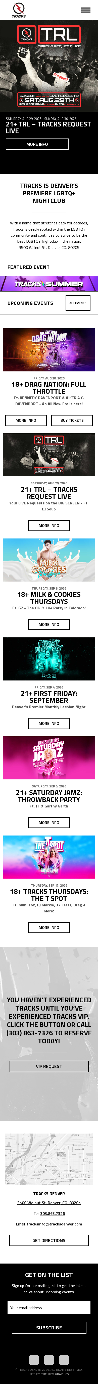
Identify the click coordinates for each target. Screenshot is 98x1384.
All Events (77, 303)
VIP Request (49, 1066)
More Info (37, 144)
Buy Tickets (72, 420)
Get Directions (48, 1240)
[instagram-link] (64, 1360)
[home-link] (18, 10)
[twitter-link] (49, 1360)
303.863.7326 (52, 1213)
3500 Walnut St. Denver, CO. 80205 (49, 1203)
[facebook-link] (34, 1360)
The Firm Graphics (55, 1374)
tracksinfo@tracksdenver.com (54, 1224)
